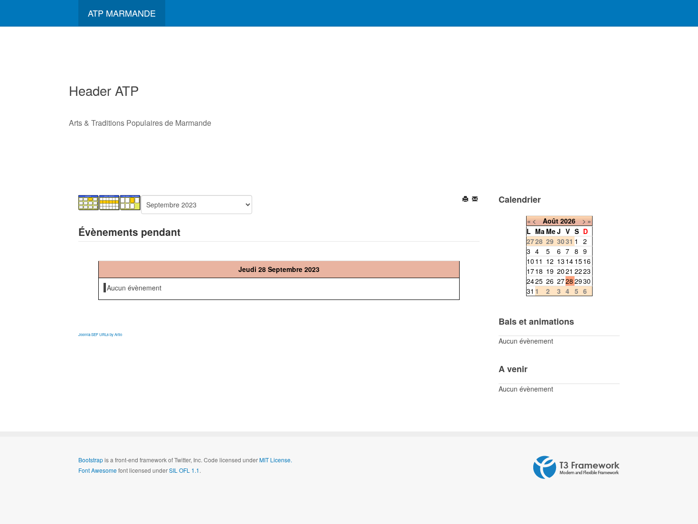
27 (561, 281)
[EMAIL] (476, 200)
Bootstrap (90, 460)
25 (539, 281)
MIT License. (275, 460)
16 (587, 261)
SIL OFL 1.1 (184, 470)
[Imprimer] (466, 200)
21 (569, 271)
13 (561, 261)
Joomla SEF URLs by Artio (100, 334)
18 (539, 271)
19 (550, 271)
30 (587, 281)
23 (587, 271)
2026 (567, 220)
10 (530, 261)
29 (578, 281)
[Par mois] (88, 201)
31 (530, 291)
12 (550, 261)
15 (578, 261)
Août (550, 220)
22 (578, 271)
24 (530, 281)
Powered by (576, 467)
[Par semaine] (109, 201)
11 (539, 261)
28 (569, 281)
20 (561, 271)
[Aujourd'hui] (130, 201)
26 (550, 281)
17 (530, 271)
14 (569, 261)
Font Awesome (97, 470)
